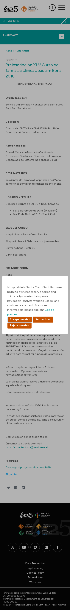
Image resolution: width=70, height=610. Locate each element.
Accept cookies (20, 319)
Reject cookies (19, 325)
